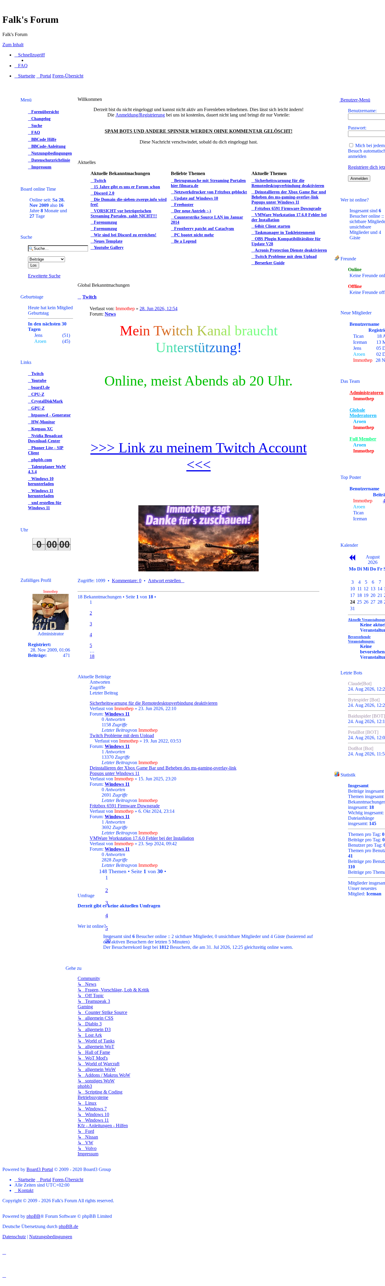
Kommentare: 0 (126, 580)
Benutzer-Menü (354, 99)
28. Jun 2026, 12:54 (158, 308)
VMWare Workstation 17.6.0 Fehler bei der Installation (142, 838)
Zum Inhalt (12, 44)
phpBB (33, 1216)
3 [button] (91, 623)
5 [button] (91, 645)
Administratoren (366, 392)
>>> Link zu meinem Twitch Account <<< (199, 456)
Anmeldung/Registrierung (140, 114)
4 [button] (91, 634)
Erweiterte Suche (44, 275)
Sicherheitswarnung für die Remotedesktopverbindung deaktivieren (153, 703)
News (110, 313)
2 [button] (91, 613)
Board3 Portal (39, 1169)
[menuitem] (21, 65)
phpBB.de (68, 1226)
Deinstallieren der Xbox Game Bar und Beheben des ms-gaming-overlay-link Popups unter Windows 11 (163, 770)
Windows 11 (117, 713)
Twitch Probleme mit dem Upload (122, 735)
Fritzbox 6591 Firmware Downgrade (125, 805)
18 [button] (92, 656)
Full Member (363, 438)
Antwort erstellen (164, 580)
